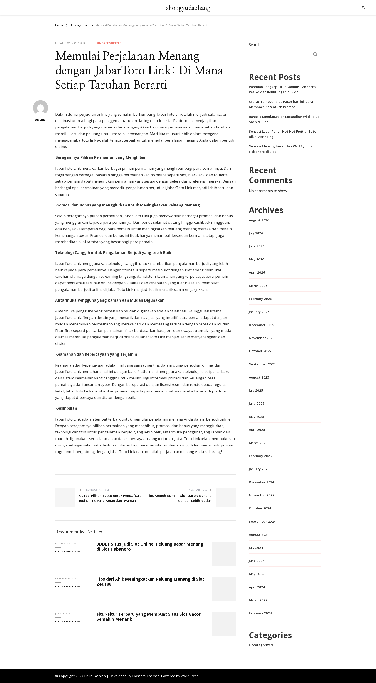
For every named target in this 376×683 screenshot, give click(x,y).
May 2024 (256, 573)
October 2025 (260, 351)
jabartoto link (84, 140)
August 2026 (259, 220)
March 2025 (258, 443)
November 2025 (261, 338)
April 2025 (257, 429)
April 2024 (257, 587)
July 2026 (256, 233)
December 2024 (261, 482)
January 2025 (259, 469)
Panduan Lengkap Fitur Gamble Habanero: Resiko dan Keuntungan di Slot (283, 89)
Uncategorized (109, 43)
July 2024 (256, 547)
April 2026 (257, 272)
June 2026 (256, 246)
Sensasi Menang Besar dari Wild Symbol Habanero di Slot (281, 149)
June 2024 (256, 560)
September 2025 (262, 364)
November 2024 (261, 495)
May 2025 (256, 416)
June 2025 (256, 403)
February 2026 (260, 298)
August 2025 (259, 377)
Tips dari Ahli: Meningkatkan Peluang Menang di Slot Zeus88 (150, 581)
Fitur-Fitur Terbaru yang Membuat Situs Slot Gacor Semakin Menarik (149, 616)
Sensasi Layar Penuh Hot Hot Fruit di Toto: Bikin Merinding (283, 134)
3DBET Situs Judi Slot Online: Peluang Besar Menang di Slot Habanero (150, 546)
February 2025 (260, 456)
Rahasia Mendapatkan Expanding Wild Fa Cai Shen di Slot (284, 119)
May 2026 (256, 259)
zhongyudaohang (188, 7)
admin (40, 119)
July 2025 (256, 390)
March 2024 (258, 600)
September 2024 (262, 521)
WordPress (189, 676)
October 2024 (260, 508)
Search (254, 44)
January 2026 (259, 311)
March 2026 (258, 285)
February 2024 (260, 613)
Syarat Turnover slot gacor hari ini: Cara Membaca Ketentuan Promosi (281, 104)
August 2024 (259, 534)
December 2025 (261, 325)
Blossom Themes (145, 676)
